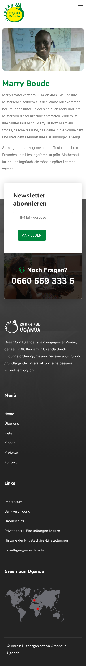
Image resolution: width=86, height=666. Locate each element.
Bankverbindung (17, 511)
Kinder (9, 442)
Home (9, 413)
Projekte (11, 452)
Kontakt (10, 462)
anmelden (32, 235)
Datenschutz (14, 521)
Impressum (13, 501)
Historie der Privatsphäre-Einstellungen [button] (36, 540)
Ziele (8, 433)
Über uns (11, 423)
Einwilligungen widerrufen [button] (25, 550)
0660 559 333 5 (43, 281)
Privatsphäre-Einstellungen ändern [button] (32, 530)
